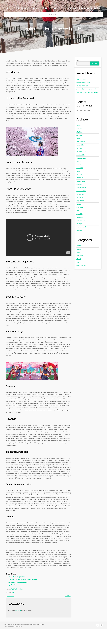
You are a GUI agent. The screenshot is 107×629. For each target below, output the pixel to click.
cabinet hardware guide (83, 82)
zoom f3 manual (81, 79)
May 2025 (79, 171)
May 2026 (79, 132)
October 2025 (80, 155)
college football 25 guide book (18, 582)
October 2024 (80, 194)
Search (78, 60)
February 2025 (80, 181)
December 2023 (81, 227)
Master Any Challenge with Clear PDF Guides (53, 8)
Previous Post (10, 596)
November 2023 (81, 230)
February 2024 (80, 220)
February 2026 (80, 141)
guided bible (13, 585)
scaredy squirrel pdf (82, 86)
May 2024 (79, 210)
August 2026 (80, 125)
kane (21, 589)
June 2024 (79, 207)
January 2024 (80, 224)
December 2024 (81, 187)
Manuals (78, 259)
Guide (12, 592)
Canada (78, 249)
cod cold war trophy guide (17, 577)
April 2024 (79, 214)
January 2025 (80, 184)
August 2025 (80, 161)
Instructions (79, 255)
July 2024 (79, 204)
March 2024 (79, 217)
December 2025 (81, 148)
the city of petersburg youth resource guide (23, 579)
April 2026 (79, 135)
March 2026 (79, 138)
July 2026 (79, 128)
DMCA (56, 14)
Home (50, 14)
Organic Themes (18, 626)
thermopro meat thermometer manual (87, 92)
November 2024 (81, 191)
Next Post (68, 596)
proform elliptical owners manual (86, 89)
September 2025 (81, 158)
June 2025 (79, 168)
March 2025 (79, 178)
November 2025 (81, 151)
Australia (79, 246)
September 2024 (81, 197)
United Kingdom (81, 265)
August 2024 (80, 201)
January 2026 (80, 145)
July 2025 (79, 164)
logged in (18, 610)
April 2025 (79, 174)
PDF (77, 262)
